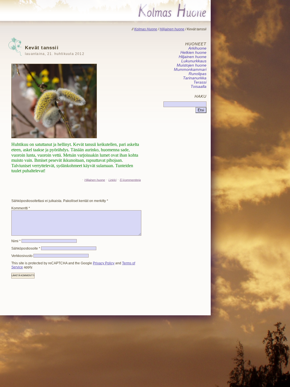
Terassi (199, 82)
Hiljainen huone (94, 179)
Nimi (16, 241)
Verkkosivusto (22, 256)
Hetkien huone (193, 52)
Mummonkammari (190, 69)
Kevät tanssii (54, 50)
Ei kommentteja (130, 179)
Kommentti (20, 208)
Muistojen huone (191, 65)
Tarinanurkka (194, 78)
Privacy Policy (103, 263)
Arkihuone (197, 48)
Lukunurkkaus (193, 61)
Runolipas (197, 74)
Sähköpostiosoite (25, 248)
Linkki (112, 179)
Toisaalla (198, 86)
